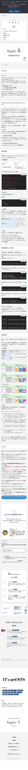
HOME (2, 658)
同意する (11, 11)
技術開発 (5, 694)
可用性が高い (5, 85)
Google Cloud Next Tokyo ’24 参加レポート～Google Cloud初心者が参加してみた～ (15, 557)
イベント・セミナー (12, 690)
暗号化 (15, 87)
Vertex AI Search (6, 704)
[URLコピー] (18, 22)
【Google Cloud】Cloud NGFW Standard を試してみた (12, 562)
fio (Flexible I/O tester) (7, 194)
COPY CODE (23, 174)
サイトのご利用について (14, 749)
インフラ (19, 692)
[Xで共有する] (9, 22)
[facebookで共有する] (15, 22)
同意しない (17, 11)
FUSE (4, 129)
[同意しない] (26, 6)
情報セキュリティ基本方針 (14, 743)
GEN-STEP (10, 703)
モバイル (13, 692)
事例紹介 (5, 703)
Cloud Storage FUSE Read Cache (10, 143)
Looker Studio (14, 704)
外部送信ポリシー (14, 8)
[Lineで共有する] (12, 22)
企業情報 (14, 737)
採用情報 (14, 740)
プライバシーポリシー (14, 9)
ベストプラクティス (9, 421)
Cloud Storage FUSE (7, 135)
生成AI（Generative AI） (19, 703)
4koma (16, 694)
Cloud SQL (19, 706)
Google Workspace (6, 692)
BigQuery (21, 704)
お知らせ (5, 690)
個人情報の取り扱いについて (14, 746)
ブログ (10, 694)
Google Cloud (4, 15)
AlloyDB (4, 706)
